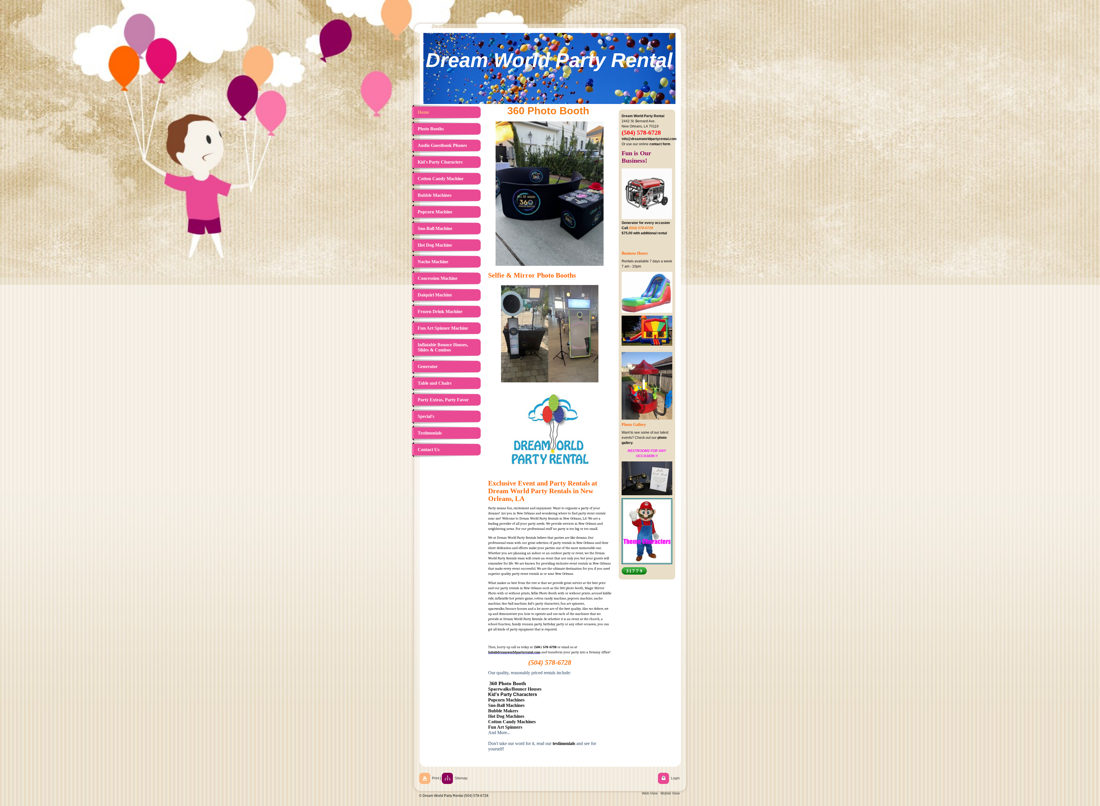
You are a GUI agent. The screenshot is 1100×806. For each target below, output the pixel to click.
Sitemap (461, 778)
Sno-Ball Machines (506, 705)
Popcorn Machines (506, 699)
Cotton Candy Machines (512, 721)
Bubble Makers (503, 710)
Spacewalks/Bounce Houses (514, 689)
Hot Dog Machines (506, 716)
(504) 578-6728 (545, 647)
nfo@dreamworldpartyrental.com (649, 139)
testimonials (564, 743)
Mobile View (670, 793)
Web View (650, 793)
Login (675, 778)
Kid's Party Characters (512, 694)
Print (435, 778)
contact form (659, 144)
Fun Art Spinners (505, 727)
